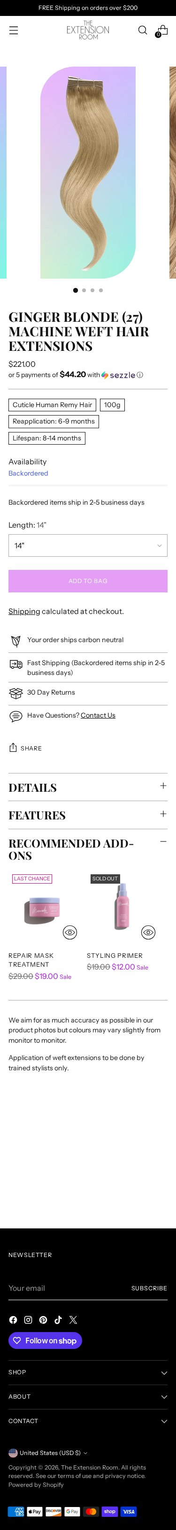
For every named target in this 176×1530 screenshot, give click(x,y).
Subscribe (149, 1288)
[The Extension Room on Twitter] (74, 1321)
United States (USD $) (50, 1452)
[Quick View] (70, 932)
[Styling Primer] (123, 907)
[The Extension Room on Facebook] (14, 1321)
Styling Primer (115, 955)
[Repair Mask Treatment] (44, 907)
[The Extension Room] (88, 30)
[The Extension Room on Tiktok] (59, 1321)
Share (31, 748)
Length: (27, 525)
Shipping (24, 611)
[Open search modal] (142, 30)
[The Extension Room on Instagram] (29, 1321)
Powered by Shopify (36, 1484)
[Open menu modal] (13, 30)
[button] (88, 374)
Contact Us (98, 715)
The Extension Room (89, 1467)
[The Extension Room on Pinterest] (44, 1321)
